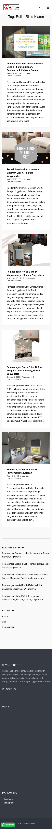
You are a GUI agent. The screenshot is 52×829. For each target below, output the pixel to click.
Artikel (5, 616)
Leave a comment (14, 75)
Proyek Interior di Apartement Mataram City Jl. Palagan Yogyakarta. (23, 173)
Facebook (8, 799)
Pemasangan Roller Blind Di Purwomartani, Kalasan (22, 471)
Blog (4, 622)
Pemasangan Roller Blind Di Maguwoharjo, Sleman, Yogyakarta (25, 273)
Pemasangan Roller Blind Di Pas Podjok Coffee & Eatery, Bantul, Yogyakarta (24, 370)
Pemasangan (24, 73)
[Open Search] (40, 8)
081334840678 (9, 689)
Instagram (9, 803)
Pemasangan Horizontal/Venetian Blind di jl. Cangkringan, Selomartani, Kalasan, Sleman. (25, 67)
